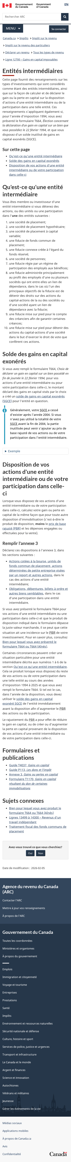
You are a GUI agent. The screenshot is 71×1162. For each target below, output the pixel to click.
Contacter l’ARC (12, 900)
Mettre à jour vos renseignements (23, 908)
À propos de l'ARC (13, 916)
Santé (6, 1008)
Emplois (7, 969)
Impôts (23, 38)
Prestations (9, 1000)
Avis (4, 1146)
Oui (30, 853)
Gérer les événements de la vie (21, 1109)
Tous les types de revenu (48, 52)
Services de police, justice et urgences (26, 1047)
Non (40, 853)
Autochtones (10, 1085)
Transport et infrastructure (19, 1054)
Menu (14, 28)
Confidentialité (11, 1154)
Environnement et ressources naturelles (27, 1023)
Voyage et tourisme (14, 985)
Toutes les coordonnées (17, 941)
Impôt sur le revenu (44, 38)
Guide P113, (30, 770)
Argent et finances (13, 1070)
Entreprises (9, 992)
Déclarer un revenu (17, 52)
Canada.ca (9, 38)
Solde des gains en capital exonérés (34, 161)
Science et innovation (15, 1078)
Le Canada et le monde (16, 1062)
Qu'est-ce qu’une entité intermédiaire (40, 667)
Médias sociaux (12, 1123)
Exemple (14, 451)
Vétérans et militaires (15, 1093)
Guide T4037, (29, 765)
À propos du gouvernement (19, 956)
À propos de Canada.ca (16, 1138)
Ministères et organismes (18, 948)
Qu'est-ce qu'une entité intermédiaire (35, 156)
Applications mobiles (15, 1131)
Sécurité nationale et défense (20, 1031)
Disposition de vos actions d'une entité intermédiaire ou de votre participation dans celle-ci (36, 170)
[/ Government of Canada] (26, 5)
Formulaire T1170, (32, 783)
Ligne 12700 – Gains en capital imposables (31, 59)
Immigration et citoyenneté (19, 977)
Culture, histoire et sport (17, 1039)
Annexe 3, (33, 774)
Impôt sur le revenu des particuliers (27, 45)
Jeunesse (8, 1101)
